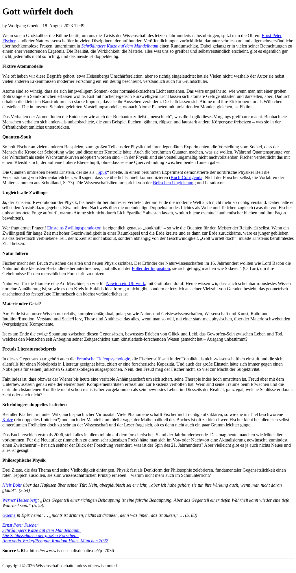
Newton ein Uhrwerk (125, 283)
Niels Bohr (12, 485)
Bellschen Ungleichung (174, 182)
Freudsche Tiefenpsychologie (103, 358)
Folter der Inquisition (151, 268)
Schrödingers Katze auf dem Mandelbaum (119, 45)
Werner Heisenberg (20, 500)
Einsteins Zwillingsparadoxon (74, 227)
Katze (7, 419)
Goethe (9, 515)
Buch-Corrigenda (186, 177)
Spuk (102, 172)
